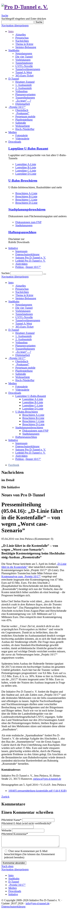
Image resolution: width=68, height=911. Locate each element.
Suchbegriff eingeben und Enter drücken (23, 18)
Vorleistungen (23, 59)
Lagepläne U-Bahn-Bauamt (28, 148)
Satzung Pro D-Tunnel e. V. (30, 257)
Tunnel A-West (23, 72)
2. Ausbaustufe (23, 88)
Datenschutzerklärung (27, 254)
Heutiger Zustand (25, 81)
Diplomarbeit (22, 103)
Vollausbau (21, 91)
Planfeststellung (24, 119)
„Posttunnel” (22, 113)
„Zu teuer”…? (23, 100)
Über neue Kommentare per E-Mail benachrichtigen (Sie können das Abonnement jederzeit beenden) (29, 854)
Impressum (21, 251)
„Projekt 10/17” (17, 107)
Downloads (14, 141)
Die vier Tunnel (24, 56)
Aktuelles (20, 34)
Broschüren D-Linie (26, 202)
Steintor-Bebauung (25, 47)
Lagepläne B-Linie (25, 167)
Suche (4, 15)
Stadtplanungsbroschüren (27, 209)
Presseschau (22, 37)
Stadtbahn (13, 50)
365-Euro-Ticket (24, 75)
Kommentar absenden (14, 863)
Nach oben (7, 866)
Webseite (6, 830)
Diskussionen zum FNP (28, 222)
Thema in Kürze (24, 44)
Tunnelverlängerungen (27, 69)
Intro (11, 31)
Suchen (5, 273)
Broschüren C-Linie (26, 199)
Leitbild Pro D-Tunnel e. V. (30, 260)
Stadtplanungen (23, 225)
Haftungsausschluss (22, 232)
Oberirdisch (21, 110)
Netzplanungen (23, 53)
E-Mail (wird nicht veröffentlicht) (26, 823)
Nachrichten (22, 40)
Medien (12, 132)
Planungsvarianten (25, 94)
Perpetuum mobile (25, 116)
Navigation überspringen (15, 25)
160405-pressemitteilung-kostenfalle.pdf (37, 790)
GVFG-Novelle (24, 66)
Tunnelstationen (24, 62)
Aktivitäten (21, 263)
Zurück (5, 796)
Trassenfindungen (25, 97)
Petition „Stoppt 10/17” (28, 267)
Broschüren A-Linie (26, 193)
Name (11, 819)
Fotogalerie (21, 135)
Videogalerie (22, 138)
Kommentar (14, 833)
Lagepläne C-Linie (25, 170)
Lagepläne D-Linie (25, 173)
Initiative (13, 248)
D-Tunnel (13, 78)
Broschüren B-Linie (26, 196)
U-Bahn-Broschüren (22, 180)
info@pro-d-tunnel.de (38, 903)
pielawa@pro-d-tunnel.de (47, 778)
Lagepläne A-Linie (25, 164)
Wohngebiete (22, 125)
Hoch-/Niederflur (24, 129)
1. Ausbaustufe (23, 84)
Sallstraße (20, 122)
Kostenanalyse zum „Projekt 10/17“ (21, 576)
